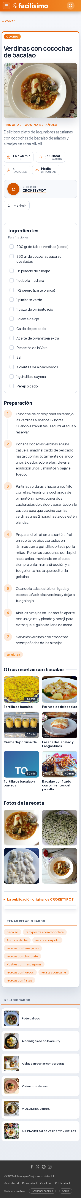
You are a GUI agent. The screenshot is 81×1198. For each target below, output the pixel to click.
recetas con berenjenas (23, 948)
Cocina (12, 36)
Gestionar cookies (42, 1191)
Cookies (46, 1183)
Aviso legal (11, 1183)
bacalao (12, 932)
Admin (66, 1191)
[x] (38, 1167)
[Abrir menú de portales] (6, 5)
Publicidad (62, 1183)
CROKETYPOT (34, 190)
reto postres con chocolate (45, 932)
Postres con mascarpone (24, 964)
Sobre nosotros (14, 1191)
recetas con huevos (20, 972)
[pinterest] (44, 1167)
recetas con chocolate (22, 956)
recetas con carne (53, 972)
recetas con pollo (47, 940)
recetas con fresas (19, 980)
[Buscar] (71, 6)
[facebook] (31, 1167)
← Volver (7, 21)
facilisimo (33, 5)
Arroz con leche (17, 940)
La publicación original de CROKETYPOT (40, 899)
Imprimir (19, 205)
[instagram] (50, 1167)
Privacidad (29, 1183)
